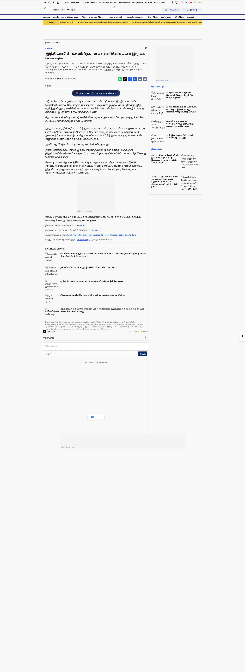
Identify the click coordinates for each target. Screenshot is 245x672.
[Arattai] (177, 2)
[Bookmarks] (54, 3)
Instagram (87, 235)
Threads (113, 235)
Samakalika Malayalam (107, 2)
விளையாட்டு (115, 17)
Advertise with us (84, 211)
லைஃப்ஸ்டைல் (135, 17)
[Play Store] (199, 2)
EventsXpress (159, 2)
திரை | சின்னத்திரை (92, 17)
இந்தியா (179, 17)
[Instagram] (181, 2)
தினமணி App (83, 239)
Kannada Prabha (91, 2)
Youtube (96, 235)
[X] (186, 2)
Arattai (121, 235)
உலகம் (190, 17)
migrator (48, 86)
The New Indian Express (74, 2)
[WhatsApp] (195, 2)
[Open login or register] (58, 3)
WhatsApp (95, 230)
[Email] (140, 79)
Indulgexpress (137, 2)
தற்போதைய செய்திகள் (65, 17)
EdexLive (148, 2)
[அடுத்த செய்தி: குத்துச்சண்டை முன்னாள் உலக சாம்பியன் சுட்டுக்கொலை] (242, 336)
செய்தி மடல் (173, 10)
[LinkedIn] (135, 79)
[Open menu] (45, 2)
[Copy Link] (145, 79)
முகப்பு (46, 17)
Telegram (105, 235)
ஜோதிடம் (153, 17)
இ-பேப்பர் (193, 10)
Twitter (79, 235)
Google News (130, 235)
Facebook (71, 235)
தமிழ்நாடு (166, 17)
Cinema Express (124, 2)
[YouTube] (190, 2)
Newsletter (80, 225)
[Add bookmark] (146, 48)
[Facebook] (172, 2)
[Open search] (49, 3)
